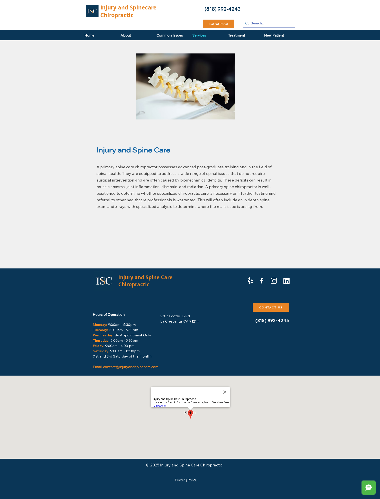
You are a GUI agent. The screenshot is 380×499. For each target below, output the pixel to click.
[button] (190, 412)
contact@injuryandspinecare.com (130, 367)
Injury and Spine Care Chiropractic (145, 281)
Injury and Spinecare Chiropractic (128, 11)
